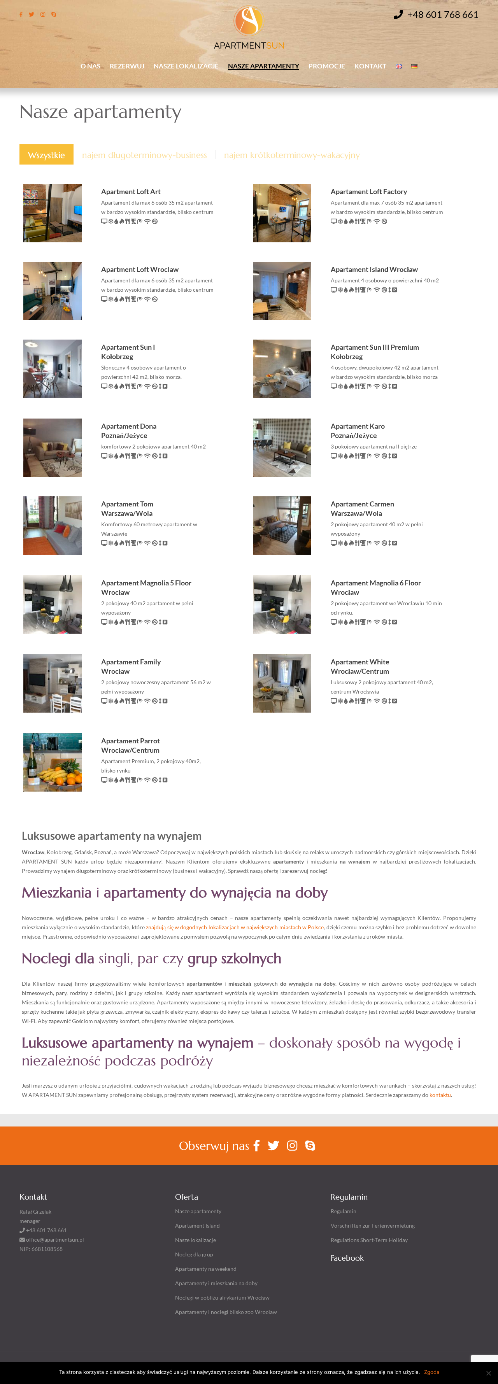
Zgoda (431, 1372)
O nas (90, 65)
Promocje (327, 65)
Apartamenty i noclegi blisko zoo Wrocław (226, 1312)
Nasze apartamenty (263, 65)
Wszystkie (46, 155)
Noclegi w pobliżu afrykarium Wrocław (222, 1297)
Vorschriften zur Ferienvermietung (373, 1225)
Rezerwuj (127, 65)
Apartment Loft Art (131, 191)
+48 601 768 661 (442, 14)
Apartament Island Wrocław (374, 269)
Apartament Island (197, 1225)
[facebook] (21, 14)
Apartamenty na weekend (206, 1268)
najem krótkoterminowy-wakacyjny (292, 155)
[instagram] (42, 14)
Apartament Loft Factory (369, 191)
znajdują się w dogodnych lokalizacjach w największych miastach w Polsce (234, 927)
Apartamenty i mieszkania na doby (216, 1283)
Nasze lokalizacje (186, 65)
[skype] (53, 14)
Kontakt (370, 65)
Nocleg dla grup (194, 1254)
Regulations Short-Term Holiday (369, 1240)
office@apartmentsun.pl (55, 1239)
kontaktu (440, 1094)
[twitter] (31, 14)
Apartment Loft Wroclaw (140, 269)
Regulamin (343, 1211)
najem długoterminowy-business (144, 155)
